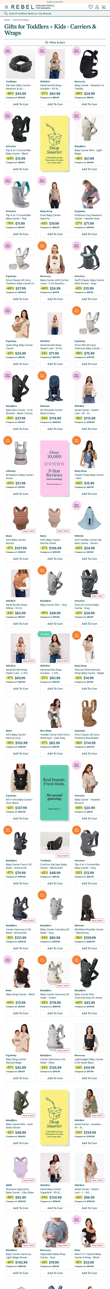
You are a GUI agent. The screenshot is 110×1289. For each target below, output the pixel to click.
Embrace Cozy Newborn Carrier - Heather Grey (88, 216)
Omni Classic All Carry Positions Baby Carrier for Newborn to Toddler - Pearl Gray (20, 281)
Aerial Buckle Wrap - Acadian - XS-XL (51, 87)
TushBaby (11, 81)
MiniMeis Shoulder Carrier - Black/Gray (89, 931)
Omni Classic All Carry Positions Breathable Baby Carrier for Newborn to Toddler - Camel (89, 736)
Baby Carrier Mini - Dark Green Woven (19, 1126)
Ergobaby (80, 211)
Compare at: (15, 97)
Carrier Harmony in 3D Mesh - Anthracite (18, 931)
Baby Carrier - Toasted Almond (87, 801)
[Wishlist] (91, 7)
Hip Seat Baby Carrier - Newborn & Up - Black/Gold (19, 87)
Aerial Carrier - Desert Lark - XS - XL (87, 411)
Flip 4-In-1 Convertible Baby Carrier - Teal (18, 216)
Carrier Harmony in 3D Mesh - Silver (52, 1061)
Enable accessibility (55, 2)
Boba (9, 990)
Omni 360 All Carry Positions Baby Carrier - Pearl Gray (88, 346)
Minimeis (45, 406)
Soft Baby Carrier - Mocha (16, 541)
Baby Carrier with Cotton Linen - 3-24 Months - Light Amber (54, 281)
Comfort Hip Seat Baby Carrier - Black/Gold (53, 866)
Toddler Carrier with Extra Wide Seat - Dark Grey (54, 736)
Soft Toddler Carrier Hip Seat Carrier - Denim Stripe (88, 541)
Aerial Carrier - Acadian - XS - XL (88, 1126)
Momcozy (80, 81)
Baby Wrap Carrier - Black (20, 994)
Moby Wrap (46, 211)
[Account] (97, 7)
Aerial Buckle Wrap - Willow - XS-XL (17, 606)
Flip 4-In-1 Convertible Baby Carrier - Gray (87, 866)
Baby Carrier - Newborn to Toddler (89, 87)
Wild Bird (45, 81)
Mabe (9, 536)
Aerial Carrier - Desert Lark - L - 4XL (87, 1190)
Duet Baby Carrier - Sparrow (51, 216)
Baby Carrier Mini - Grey (53, 604)
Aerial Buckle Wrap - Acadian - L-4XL (51, 671)
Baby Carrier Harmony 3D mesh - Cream (54, 996)
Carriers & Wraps (21, 20)
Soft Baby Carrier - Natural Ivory (16, 736)
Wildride (79, 536)
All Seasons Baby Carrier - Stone (20, 476)
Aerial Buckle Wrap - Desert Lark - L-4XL (17, 671)
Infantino (11, 146)
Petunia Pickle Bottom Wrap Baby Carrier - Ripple (89, 671)
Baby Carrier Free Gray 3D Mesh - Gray (54, 931)
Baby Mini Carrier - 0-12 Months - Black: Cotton (19, 411)
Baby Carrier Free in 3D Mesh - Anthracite (19, 866)
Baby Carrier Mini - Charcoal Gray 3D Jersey (88, 996)
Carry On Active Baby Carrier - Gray (87, 606)
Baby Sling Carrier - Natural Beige (17, 1061)
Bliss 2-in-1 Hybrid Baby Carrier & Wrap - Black (88, 1255)
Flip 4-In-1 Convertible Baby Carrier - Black (18, 152)
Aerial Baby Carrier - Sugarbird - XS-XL (51, 1190)
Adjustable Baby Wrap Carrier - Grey (52, 1255)
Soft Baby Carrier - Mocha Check (50, 541)
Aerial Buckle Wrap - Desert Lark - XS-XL (51, 346)
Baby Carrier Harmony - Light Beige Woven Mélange (19, 1255)
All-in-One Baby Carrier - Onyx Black (19, 801)
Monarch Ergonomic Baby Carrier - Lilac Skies (20, 1190)
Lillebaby (11, 471)
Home (7, 20)
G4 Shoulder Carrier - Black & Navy (52, 411)
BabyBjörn (80, 146)
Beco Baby (46, 730)
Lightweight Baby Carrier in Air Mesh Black (89, 1061)
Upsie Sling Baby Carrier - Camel (20, 346)
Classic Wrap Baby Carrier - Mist (89, 476)
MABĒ (9, 1185)
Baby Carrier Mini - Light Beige (88, 152)
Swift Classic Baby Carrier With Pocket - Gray (89, 281)
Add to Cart (20, 104)
